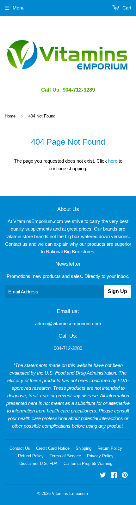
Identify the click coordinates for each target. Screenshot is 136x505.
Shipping (83, 448)
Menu (18, 7)
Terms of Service (65, 456)
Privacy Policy (100, 456)
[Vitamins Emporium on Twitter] (103, 475)
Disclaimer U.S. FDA (38, 463)
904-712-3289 (68, 348)
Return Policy (109, 448)
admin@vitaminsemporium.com (68, 323)
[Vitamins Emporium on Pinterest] (124, 475)
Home (10, 116)
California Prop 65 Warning (88, 463)
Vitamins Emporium (70, 493)
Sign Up (117, 291)
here (112, 161)
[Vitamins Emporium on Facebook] (113, 475)
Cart (126, 7)
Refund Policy (31, 456)
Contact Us (19, 448)
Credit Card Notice (53, 448)
